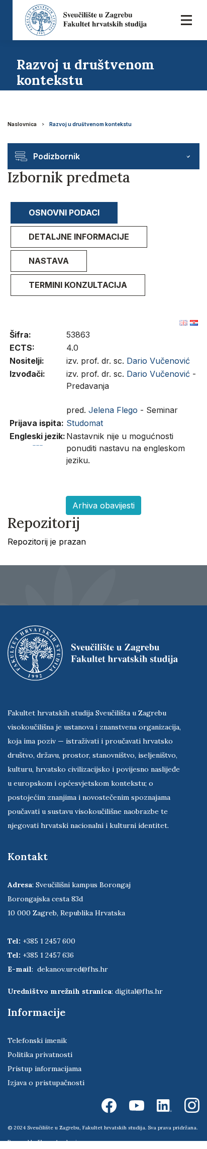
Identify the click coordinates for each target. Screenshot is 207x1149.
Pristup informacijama (44, 1068)
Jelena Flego (113, 410)
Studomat (84, 423)
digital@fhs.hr (139, 991)
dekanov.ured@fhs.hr (72, 969)
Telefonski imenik (37, 1040)
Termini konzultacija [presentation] (78, 285)
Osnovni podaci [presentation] (64, 212)
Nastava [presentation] (49, 261)
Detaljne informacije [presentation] (79, 237)
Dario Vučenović (158, 361)
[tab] (64, 213)
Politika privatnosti (40, 1054)
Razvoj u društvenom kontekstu (90, 124)
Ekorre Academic (59, 1141)
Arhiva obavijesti (103, 505)
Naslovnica (22, 124)
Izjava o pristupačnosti (46, 1082)
